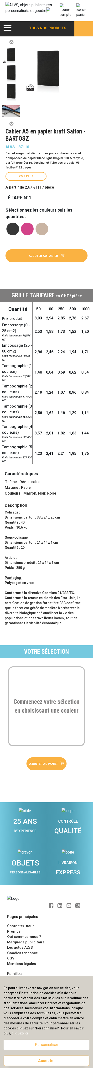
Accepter (46, 1060)
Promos (14, 931)
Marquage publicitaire (25, 942)
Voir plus (26, 176)
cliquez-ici (20, 1033)
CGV (11, 958)
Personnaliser (46, 1044)
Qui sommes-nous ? (24, 937)
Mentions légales (21, 964)
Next (11, 123)
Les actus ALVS (20, 947)
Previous (11, 42)
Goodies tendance (22, 953)
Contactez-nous (20, 926)
